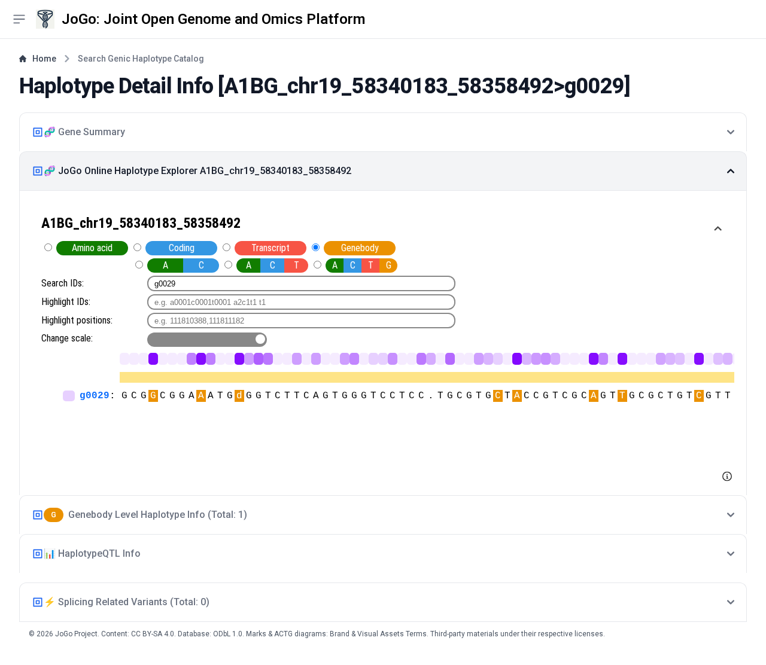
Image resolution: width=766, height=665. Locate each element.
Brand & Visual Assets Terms (378, 634)
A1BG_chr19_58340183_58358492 (389, 86)
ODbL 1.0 (227, 634)
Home (44, 58)
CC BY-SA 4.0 (152, 634)
